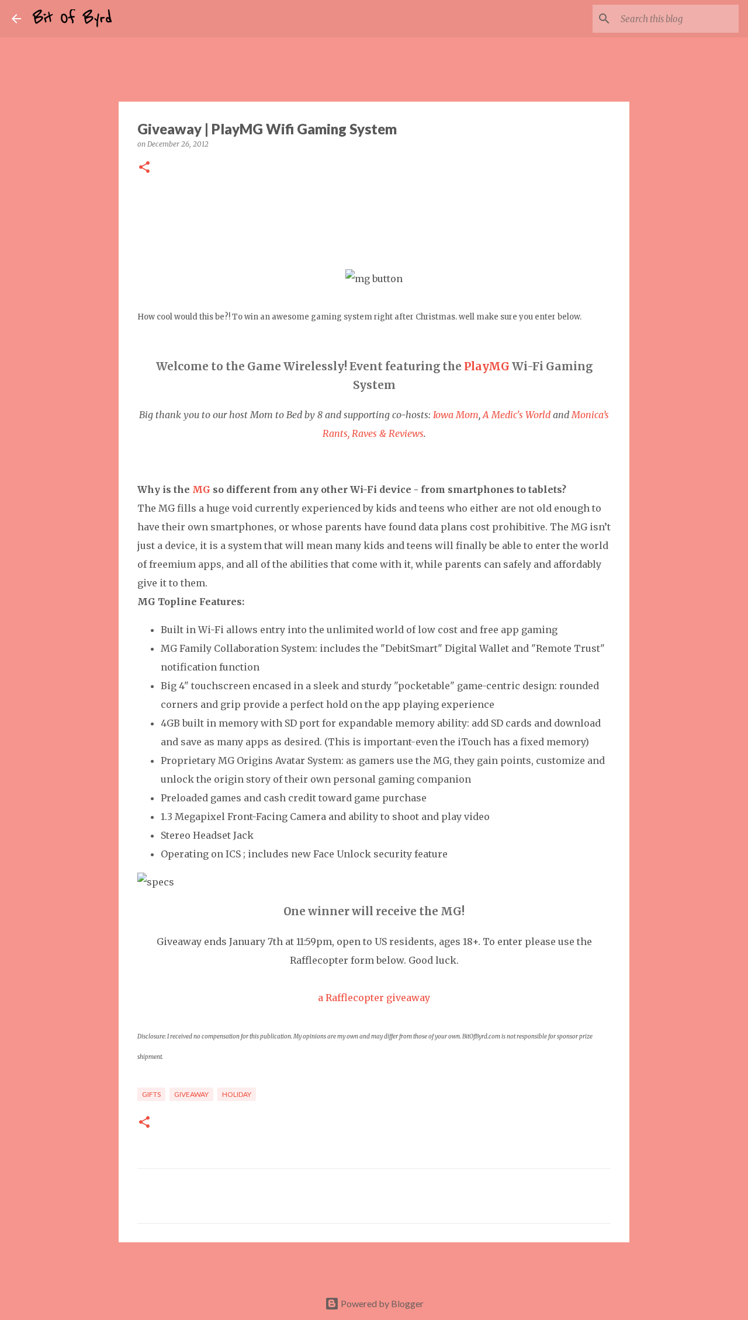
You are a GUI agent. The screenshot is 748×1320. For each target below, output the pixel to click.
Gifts (151, 1094)
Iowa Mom (456, 415)
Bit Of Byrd (72, 18)
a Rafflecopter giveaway (374, 997)
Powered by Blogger (381, 1303)
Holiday (236, 1094)
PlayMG (487, 366)
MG (201, 489)
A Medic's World (516, 415)
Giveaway (191, 1094)
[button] (144, 168)
